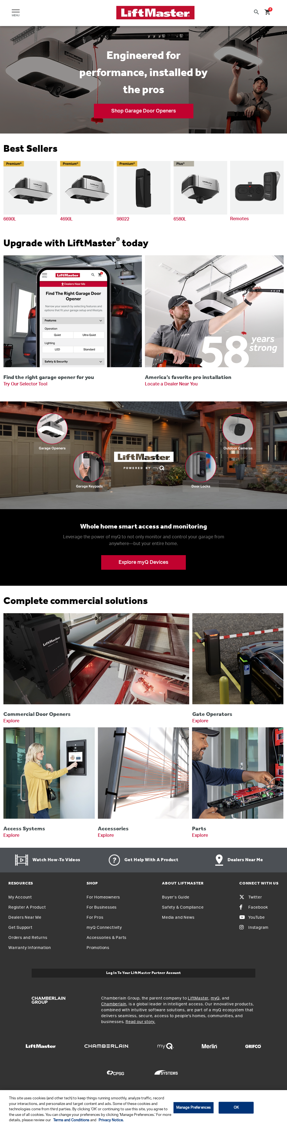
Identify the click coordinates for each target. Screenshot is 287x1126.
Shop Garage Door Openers (143, 111)
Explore (11, 721)
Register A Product (27, 907)
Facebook (258, 907)
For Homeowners (103, 897)
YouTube (256, 918)
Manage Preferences (193, 1107)
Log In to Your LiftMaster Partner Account (143, 973)
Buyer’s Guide (175, 897)
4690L (66, 219)
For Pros (95, 918)
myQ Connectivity (104, 928)
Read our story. (140, 1022)
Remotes (239, 219)
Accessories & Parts (106, 938)
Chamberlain (113, 1004)
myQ (215, 998)
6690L (9, 219)
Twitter (255, 897)
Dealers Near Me (24, 918)
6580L (179, 219)
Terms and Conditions (71, 1120)
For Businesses (102, 907)
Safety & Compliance (182, 907)
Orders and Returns (27, 938)
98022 (123, 219)
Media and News (178, 918)
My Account (20, 897)
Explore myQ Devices (143, 562)
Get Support (20, 928)
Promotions (98, 948)
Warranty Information (29, 948)
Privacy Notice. (111, 1120)
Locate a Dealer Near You (171, 384)
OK (236, 1107)
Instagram (258, 928)
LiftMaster (198, 998)
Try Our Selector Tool (25, 384)
